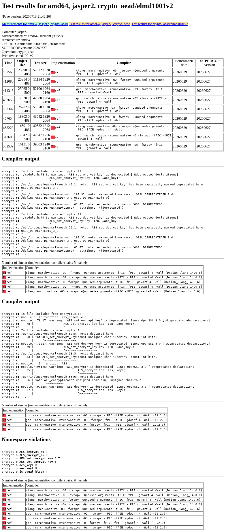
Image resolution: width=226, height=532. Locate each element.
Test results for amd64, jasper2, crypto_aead (99, 24)
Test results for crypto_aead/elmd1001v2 (160, 24)
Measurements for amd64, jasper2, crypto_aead (35, 24)
